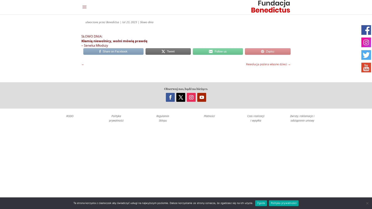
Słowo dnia (146, 22)
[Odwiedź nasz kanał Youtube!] (366, 67)
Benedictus (112, 22)
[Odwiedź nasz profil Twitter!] (366, 55)
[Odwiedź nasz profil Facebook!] (366, 30)
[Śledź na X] (180, 97)
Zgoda (261, 203)
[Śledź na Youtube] (201, 97)
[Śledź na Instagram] (191, 97)
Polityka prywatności (284, 203)
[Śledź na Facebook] (170, 97)
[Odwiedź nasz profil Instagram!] (366, 42)
